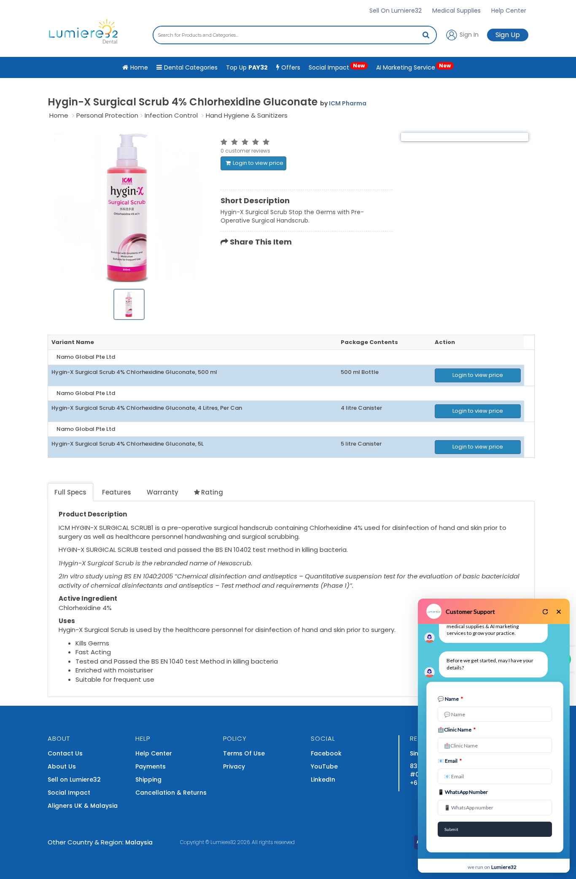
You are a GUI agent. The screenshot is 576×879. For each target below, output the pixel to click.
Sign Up (507, 35)
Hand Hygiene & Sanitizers (247, 115)
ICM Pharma (347, 103)
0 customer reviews (245, 150)
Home (58, 115)
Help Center (508, 10)
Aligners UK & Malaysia (83, 805)
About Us (62, 766)
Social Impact (337, 67)
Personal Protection (107, 115)
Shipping (148, 779)
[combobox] (294, 35)
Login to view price (258, 163)
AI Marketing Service (413, 67)
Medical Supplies (456, 10)
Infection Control (171, 115)
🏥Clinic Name (457, 729)
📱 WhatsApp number (463, 792)
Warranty (162, 492)
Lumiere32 (223, 842)
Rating (212, 492)
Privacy (234, 766)
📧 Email (450, 761)
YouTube (324, 766)
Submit (451, 829)
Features (116, 492)
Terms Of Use (244, 753)
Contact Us (65, 753)
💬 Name (450, 699)
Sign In (468, 34)
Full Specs (70, 492)
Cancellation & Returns (171, 792)
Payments (150, 766)
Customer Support (470, 611)
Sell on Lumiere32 (74, 779)
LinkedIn (323, 779)
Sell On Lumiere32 (395, 10)
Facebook (326, 753)
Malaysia (139, 842)
